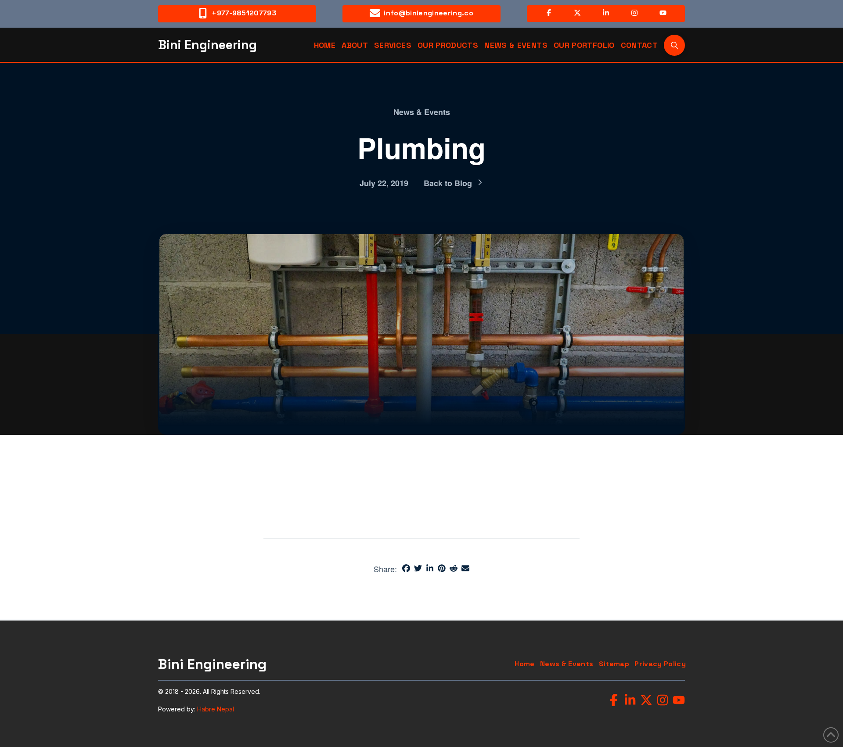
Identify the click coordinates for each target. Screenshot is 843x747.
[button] (674, 45)
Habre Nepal (215, 709)
